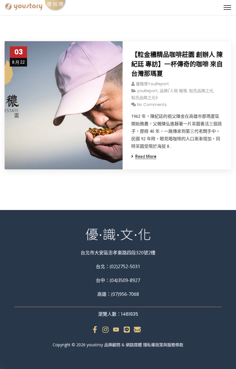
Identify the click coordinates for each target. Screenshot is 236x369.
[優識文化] (36, 6)
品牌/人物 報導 (173, 91)
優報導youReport (152, 84)
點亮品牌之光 (201, 91)
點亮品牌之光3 (144, 98)
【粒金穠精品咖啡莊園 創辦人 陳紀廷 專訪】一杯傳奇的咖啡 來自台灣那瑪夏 (177, 64)
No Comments (152, 104)
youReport (147, 91)
